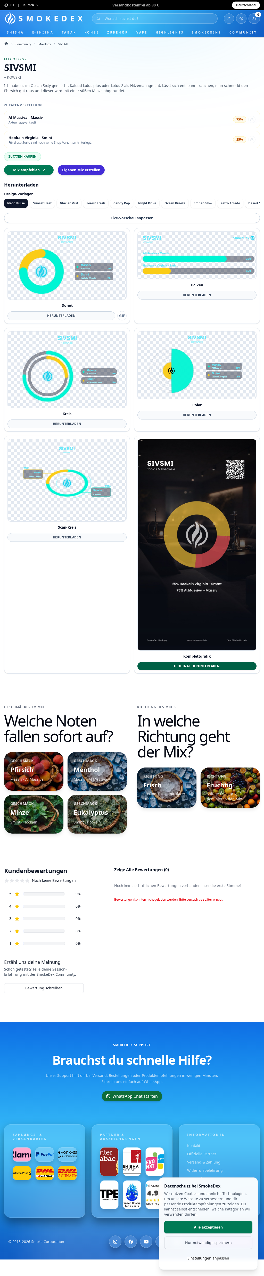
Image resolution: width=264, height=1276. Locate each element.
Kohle (92, 32)
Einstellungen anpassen (208, 1258)
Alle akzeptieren (208, 1227)
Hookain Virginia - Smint (30, 137)
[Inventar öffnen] (241, 18)
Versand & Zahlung (203, 1162)
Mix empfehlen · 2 (29, 169)
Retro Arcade (230, 203)
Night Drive (147, 203)
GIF (122, 315)
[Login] (229, 18)
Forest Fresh (95, 203)
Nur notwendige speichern (208, 1242)
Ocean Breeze (174, 203)
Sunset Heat (42, 203)
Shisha (15, 32)
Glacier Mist (69, 203)
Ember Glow (203, 203)
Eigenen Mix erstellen (81, 169)
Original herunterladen (197, 666)
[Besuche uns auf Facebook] (131, 1241)
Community (243, 32)
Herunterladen (61, 315)
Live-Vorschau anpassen (132, 217)
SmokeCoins (206, 32)
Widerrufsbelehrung (205, 1170)
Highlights (170, 32)
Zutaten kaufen (23, 156)
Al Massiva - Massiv (26, 117)
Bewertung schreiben (44, 988)
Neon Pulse (16, 203)
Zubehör (117, 32)
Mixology (44, 44)
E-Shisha (43, 32)
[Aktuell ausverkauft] (251, 119)
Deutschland (246, 5)
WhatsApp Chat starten (135, 1096)
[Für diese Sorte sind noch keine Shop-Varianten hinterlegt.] (251, 139)
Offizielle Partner (201, 1153)
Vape (142, 32)
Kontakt (193, 1145)
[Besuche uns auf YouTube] (146, 1241)
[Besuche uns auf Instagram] (115, 1241)
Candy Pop (121, 203)
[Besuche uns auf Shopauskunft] (155, 1195)
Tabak (69, 32)
